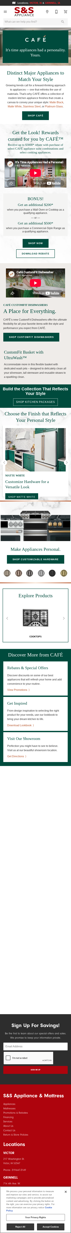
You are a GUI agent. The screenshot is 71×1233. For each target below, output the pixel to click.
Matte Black (56, 102)
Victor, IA (36, 2)
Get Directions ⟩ (16, 756)
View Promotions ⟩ (18, 689)
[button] (5, 12)
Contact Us (9, 1130)
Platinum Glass (54, 106)
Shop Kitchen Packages (35, 402)
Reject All (20, 1227)
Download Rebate (35, 253)
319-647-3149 (19, 1170)
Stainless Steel (32, 106)
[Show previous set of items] (4, 462)
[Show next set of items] (67, 462)
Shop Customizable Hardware (36, 559)
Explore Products (35, 595)
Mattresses (9, 1108)
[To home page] (24, 12)
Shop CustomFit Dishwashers (31, 337)
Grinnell (10, 1177)
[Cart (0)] (66, 12)
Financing (8, 1117)
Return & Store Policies (15, 1134)
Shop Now (35, 243)
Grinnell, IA (52, 2)
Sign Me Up (35, 1070)
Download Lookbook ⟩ (20, 725)
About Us (8, 1125)
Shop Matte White (21, 497)
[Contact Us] (56, 12)
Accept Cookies (51, 1227)
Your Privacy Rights (35, 1217)
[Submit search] (62, 22)
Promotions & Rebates (15, 1112)
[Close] (65, 1191)
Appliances (9, 1104)
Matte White (15, 106)
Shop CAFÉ (35, 115)
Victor (8, 1153)
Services (7, 1121)
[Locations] (47, 12)
